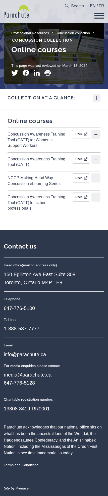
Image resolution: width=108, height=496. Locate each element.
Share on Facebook (26, 73)
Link (79, 134)
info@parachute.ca (25, 354)
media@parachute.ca (27, 375)
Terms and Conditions (21, 465)
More (95, 134)
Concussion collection (73, 33)
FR (101, 6)
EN (93, 6)
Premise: (23, 488)
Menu (99, 16)
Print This (47, 73)
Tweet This (14, 73)
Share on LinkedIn (37, 73)
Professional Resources (30, 33)
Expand (96, 98)
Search (77, 6)
